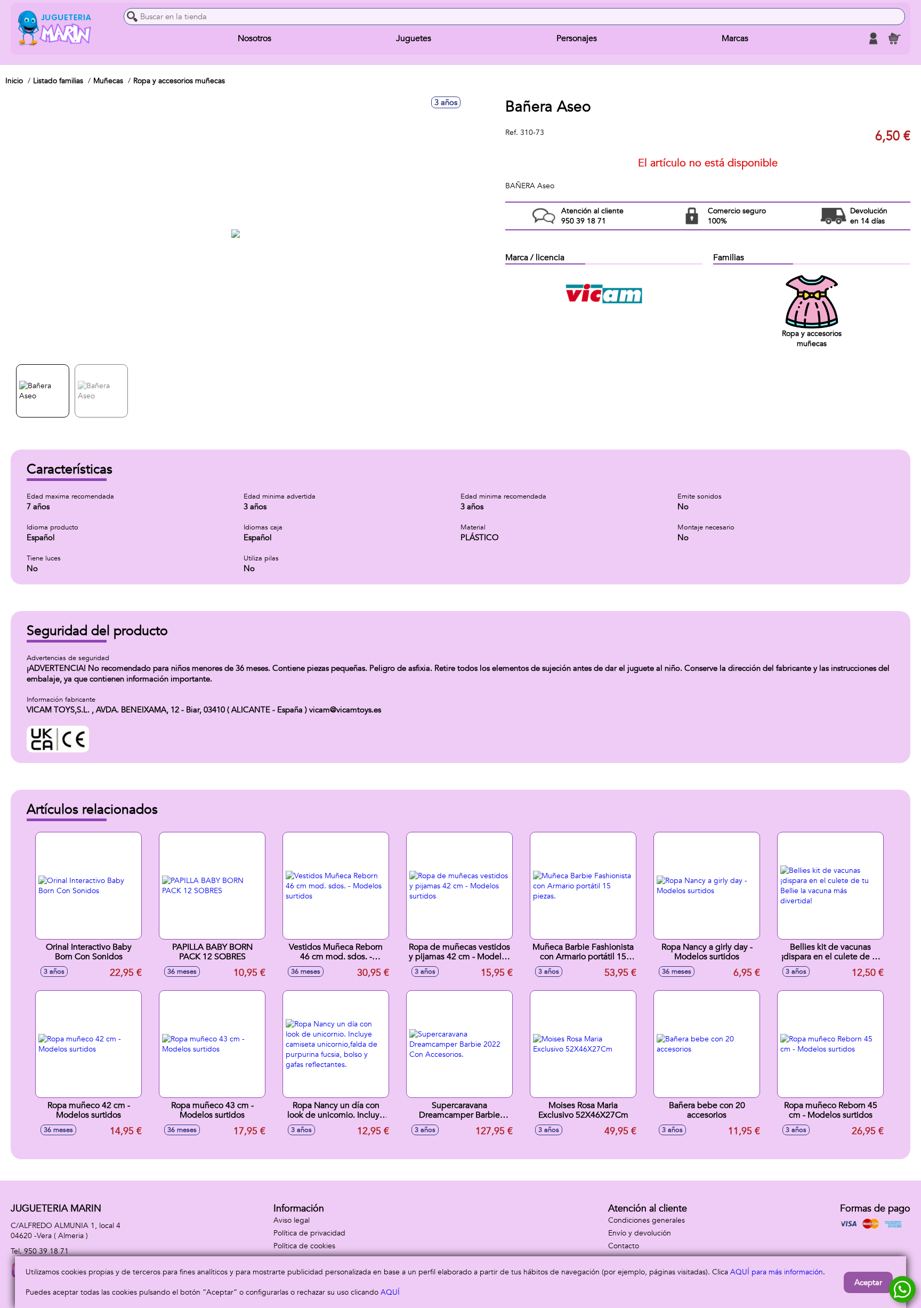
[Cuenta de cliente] (873, 38)
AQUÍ (390, 1292)
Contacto (623, 1246)
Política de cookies (304, 1246)
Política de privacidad (309, 1233)
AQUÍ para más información (776, 1272)
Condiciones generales (646, 1220)
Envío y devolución (639, 1233)
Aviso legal (291, 1220)
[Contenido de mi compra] (894, 38)
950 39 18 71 (46, 1251)
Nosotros (254, 38)
